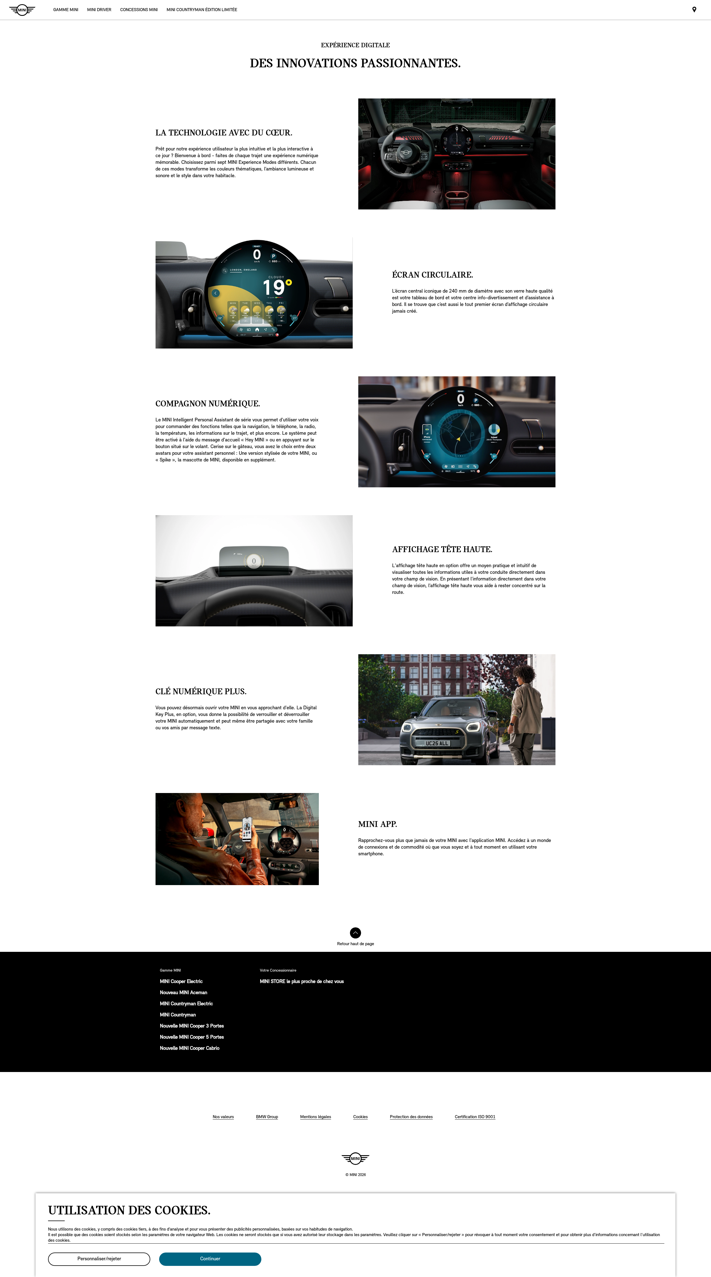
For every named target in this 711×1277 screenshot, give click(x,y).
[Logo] (355, 1158)
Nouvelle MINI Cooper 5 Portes (192, 1037)
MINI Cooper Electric (181, 981)
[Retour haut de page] (355, 932)
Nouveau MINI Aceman (183, 993)
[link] (139, 10)
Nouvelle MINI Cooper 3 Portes (192, 1026)
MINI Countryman (178, 1015)
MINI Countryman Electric (186, 1004)
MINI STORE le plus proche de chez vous (302, 981)
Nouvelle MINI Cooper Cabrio (189, 1048)
